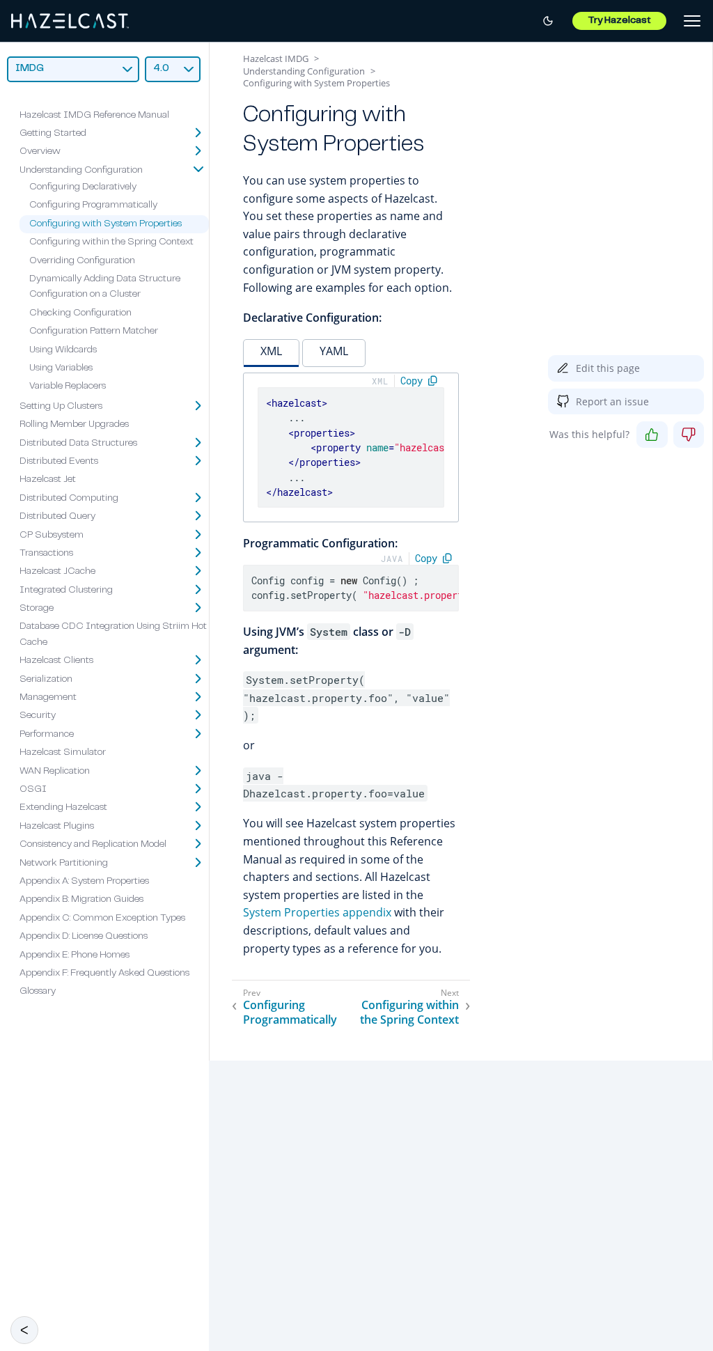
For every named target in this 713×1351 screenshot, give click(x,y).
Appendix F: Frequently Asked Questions (104, 973)
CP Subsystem (51, 535)
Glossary (37, 991)
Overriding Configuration (82, 261)
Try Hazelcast (619, 21)
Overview (40, 152)
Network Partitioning (63, 863)
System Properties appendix (317, 912)
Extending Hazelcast (63, 808)
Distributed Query (57, 517)
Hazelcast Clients (56, 661)
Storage (36, 608)
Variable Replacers (67, 386)
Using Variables (61, 368)
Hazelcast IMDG (275, 58)
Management (48, 698)
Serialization (45, 680)
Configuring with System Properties (105, 224)
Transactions (46, 553)
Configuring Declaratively (82, 187)
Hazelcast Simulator (62, 753)
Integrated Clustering (66, 590)
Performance (46, 735)
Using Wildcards (63, 350)
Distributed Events (58, 462)
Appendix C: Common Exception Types (102, 918)
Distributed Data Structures (78, 443)
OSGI (33, 790)
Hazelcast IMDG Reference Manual (94, 115)
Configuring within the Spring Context (111, 242)
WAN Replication (54, 771)
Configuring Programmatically (93, 205)
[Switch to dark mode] (548, 21)
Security (37, 716)
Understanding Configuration (81, 170)
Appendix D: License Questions (83, 936)
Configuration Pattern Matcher (93, 331)
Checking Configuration (80, 313)
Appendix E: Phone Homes (74, 955)
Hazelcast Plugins (56, 826)
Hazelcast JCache (57, 572)
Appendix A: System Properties (84, 881)
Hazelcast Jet (47, 480)
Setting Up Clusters (60, 407)
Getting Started (52, 134)
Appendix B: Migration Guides (81, 900)
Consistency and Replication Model (92, 845)
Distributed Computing (68, 498)
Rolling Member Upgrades (74, 425)
